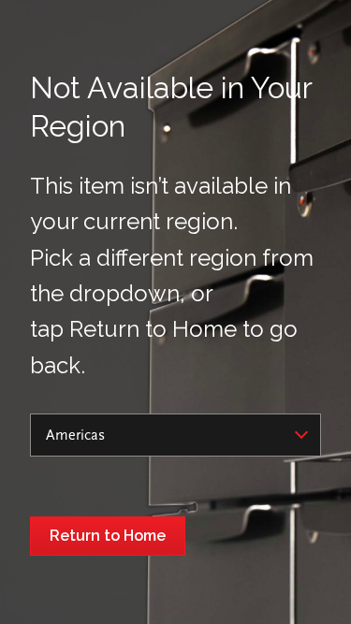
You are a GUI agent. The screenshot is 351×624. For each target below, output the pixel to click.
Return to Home (108, 535)
